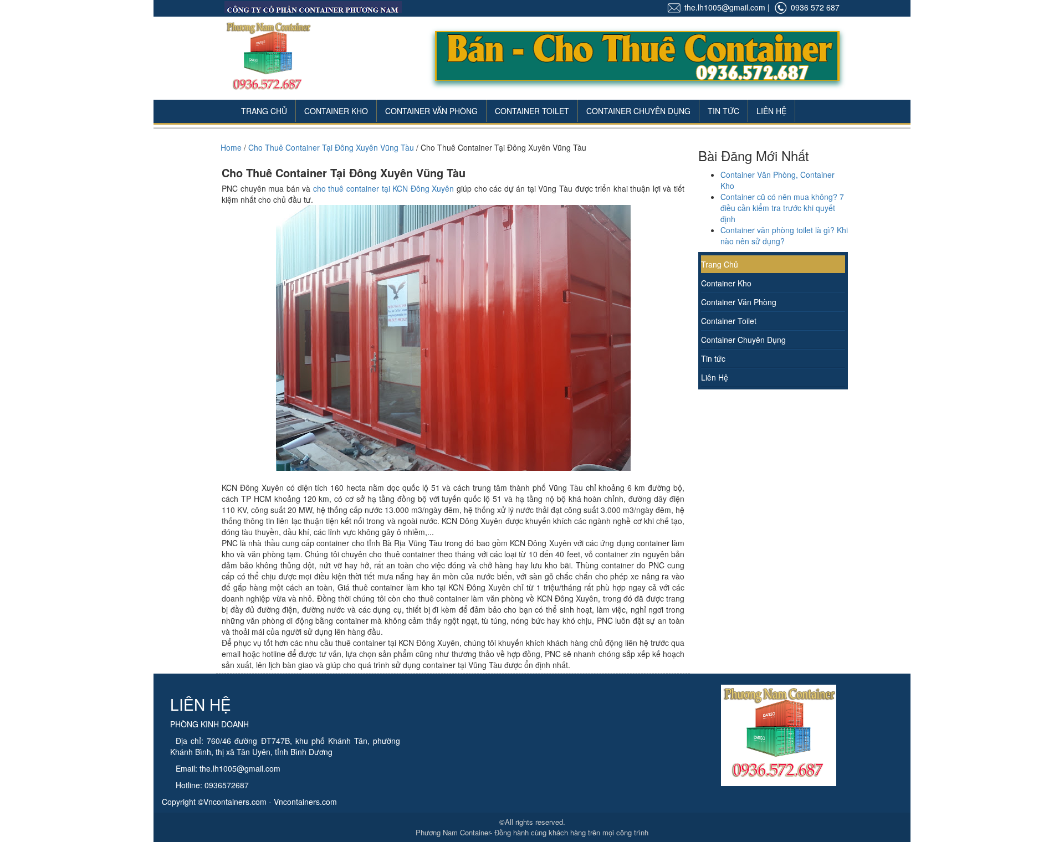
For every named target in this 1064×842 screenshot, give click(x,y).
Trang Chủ (264, 110)
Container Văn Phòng (431, 110)
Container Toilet (532, 110)
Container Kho (336, 110)
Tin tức (713, 358)
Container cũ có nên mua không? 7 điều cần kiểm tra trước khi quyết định (782, 207)
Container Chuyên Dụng (638, 110)
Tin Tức (723, 110)
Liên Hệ (771, 110)
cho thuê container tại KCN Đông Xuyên (383, 188)
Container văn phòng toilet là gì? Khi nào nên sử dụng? (784, 235)
